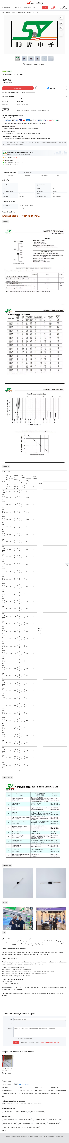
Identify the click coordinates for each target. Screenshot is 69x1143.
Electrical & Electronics (11, 12)
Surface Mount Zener (21, 1111)
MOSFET (20, 1087)
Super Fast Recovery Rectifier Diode (59, 1090)
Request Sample (30, 92)
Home (3, 12)
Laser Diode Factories (8, 1119)
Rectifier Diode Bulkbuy (33, 1127)
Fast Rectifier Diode (53, 1123)
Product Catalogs (25, 1084)
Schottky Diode (55, 1093)
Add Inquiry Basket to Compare (35, 64)
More (3, 1130)
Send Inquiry (18, 88)
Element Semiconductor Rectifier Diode (13, 1127)
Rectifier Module (55, 1087)
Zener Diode (35, 12)
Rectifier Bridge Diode (39, 1123)
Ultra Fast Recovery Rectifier (25, 1093)
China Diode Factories (39, 1119)
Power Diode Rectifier (24, 1123)
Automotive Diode (6, 1090)
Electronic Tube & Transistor (24, 12)
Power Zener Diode (8, 1111)
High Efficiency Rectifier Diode (9, 1093)
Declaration (52, 1136)
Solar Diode (5, 1087)
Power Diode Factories (55, 1119)
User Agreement (44, 1136)
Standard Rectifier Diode (9, 1123)
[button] (62, 175)
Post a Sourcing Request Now (50, 1042)
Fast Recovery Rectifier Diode (42, 1090)
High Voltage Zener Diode (37, 1111)
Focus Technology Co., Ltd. (23, 1136)
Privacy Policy (59, 1136)
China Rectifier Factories (24, 1119)
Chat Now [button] (52, 88)
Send (16, 1042)
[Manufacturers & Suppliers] (34, 3)
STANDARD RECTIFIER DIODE (25, 1090)
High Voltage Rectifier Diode (41, 1093)
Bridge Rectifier (38, 1087)
